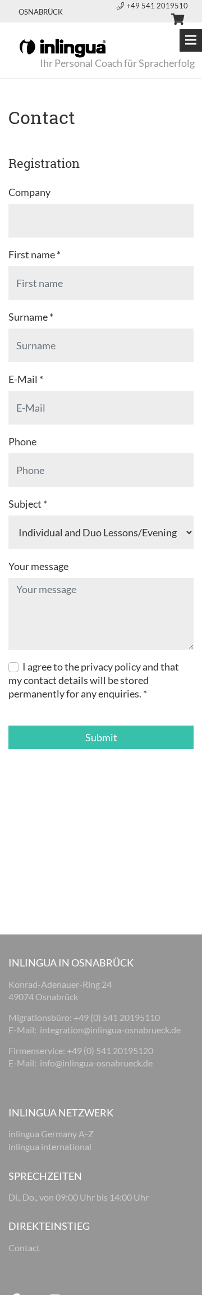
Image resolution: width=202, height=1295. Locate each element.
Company (29, 192)
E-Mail (25, 379)
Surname (30, 317)
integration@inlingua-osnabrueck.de (111, 1029)
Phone (22, 441)
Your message (38, 566)
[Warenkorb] (173, 21)
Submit (101, 737)
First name (34, 254)
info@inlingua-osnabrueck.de (96, 1062)
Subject (27, 504)
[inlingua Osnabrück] (62, 47)
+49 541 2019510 (157, 5)
